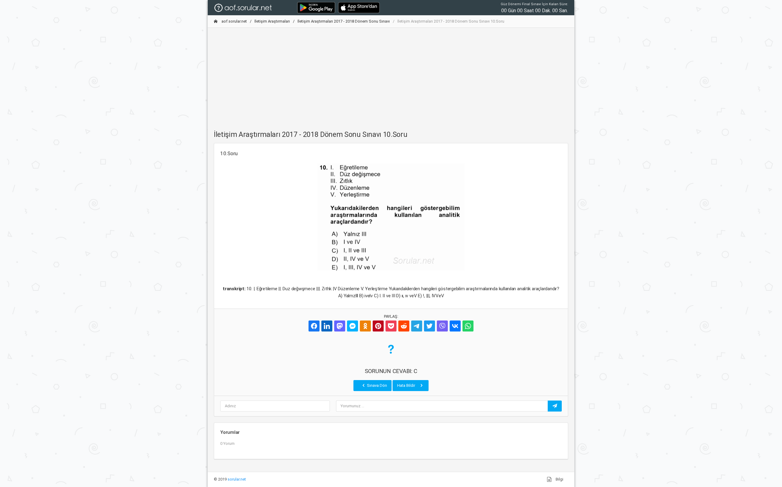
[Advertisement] (391, 75)
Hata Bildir (406, 385)
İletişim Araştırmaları (272, 21)
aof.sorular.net (234, 21)
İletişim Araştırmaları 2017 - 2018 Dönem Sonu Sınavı (344, 21)
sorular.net (237, 479)
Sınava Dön (376, 385)
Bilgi (559, 479)
